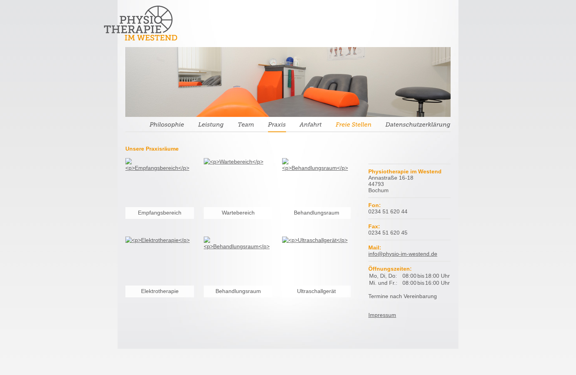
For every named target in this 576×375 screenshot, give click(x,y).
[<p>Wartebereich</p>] (238, 192)
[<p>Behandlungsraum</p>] (316, 192)
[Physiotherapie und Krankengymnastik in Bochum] (140, 23)
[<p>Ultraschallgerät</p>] (316, 271)
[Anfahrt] (311, 126)
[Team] (246, 126)
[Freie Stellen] (354, 126)
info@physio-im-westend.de (402, 254)
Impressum (382, 315)
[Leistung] (211, 126)
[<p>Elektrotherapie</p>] (159, 271)
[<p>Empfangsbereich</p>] (159, 192)
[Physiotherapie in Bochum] (418, 126)
